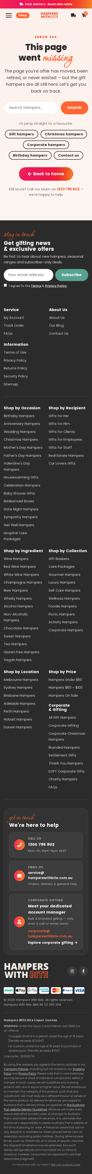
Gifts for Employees (65, 439)
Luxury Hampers (62, 582)
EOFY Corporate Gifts (67, 771)
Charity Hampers (63, 779)
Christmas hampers (64, 134)
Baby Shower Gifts (19, 493)
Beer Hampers (16, 590)
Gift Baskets (59, 558)
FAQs (8, 333)
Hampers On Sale (63, 695)
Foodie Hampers (63, 606)
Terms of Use (15, 352)
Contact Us (58, 333)
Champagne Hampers (23, 582)
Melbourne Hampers (21, 679)
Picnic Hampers (62, 614)
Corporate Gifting (64, 725)
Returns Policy (15, 368)
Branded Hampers (64, 747)
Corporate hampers (46, 144)
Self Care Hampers (64, 590)
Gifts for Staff (60, 447)
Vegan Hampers (18, 659)
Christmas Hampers (21, 439)
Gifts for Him (59, 423)
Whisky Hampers (18, 598)
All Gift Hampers (62, 717)
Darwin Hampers (18, 727)
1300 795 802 (68, 189)
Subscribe (72, 274)
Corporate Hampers (66, 630)
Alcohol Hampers (18, 606)
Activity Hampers (63, 622)
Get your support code (65, 1164)
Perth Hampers (16, 711)
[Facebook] (83, 971)
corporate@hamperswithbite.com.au (50, 934)
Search (74, 107)
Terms (36, 286)
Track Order (14, 325)
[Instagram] (72, 971)
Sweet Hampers (17, 636)
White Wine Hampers (21, 574)
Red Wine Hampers (20, 566)
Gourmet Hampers (64, 574)
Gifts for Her (59, 416)
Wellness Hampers (64, 598)
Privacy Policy (56, 286)
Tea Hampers (15, 644)
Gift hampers (21, 134)
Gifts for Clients (62, 431)
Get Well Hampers (19, 525)
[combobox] (31, 107)
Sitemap (11, 384)
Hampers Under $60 (65, 679)
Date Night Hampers (21, 509)
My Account (14, 317)
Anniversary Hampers (22, 423)
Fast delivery (48, 4)
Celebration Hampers (22, 485)
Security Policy (16, 376)
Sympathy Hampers (21, 517)
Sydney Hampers (18, 687)
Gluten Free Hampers (21, 652)
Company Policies (16, 1069)
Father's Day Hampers (22, 455)
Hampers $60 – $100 (66, 687)
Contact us (68, 155)
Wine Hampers (16, 558)
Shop (22, 15)
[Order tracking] (73, 15)
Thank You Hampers (66, 763)
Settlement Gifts (62, 755)
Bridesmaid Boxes (19, 501)
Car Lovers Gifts (62, 463)
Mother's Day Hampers (23, 447)
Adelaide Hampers (19, 703)
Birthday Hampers (19, 416)
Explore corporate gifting (50, 942)
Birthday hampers (30, 155)
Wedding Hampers (20, 431)
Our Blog (56, 325)
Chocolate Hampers (21, 628)
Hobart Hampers (18, 719)
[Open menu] (9, 15)
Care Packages (62, 566)
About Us (57, 317)
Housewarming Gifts (21, 477)
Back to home (48, 174)
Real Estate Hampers (66, 455)
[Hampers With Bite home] (49, 15)
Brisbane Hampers (19, 695)
